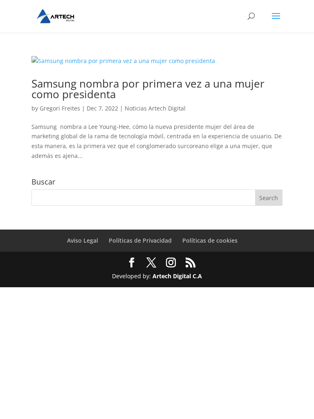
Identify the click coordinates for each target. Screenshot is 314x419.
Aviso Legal (82, 240)
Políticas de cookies (210, 240)
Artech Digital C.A (177, 276)
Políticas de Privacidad (140, 240)
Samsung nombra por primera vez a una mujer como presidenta (148, 88)
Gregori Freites (60, 108)
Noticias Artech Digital (155, 108)
